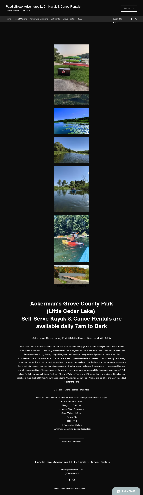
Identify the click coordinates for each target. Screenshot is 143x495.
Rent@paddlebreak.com (72, 469)
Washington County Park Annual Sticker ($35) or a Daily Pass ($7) (96, 378)
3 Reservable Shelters (72, 425)
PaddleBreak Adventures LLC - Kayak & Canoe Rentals (43, 6)
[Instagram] (135, 18)
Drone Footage (71, 390)
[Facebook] (131, 18)
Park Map (84, 390)
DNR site (58, 390)
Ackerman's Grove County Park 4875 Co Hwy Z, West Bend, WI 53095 (71, 338)
